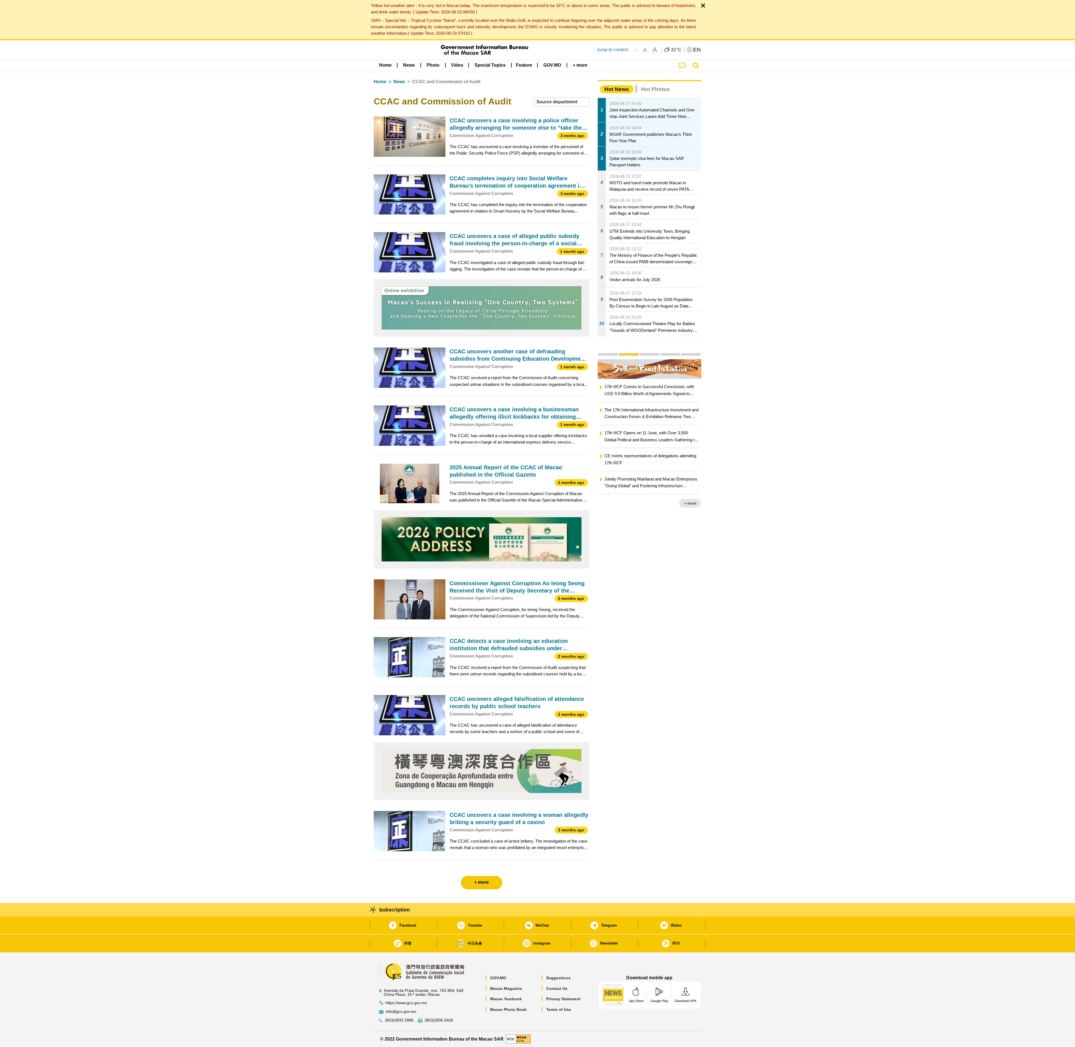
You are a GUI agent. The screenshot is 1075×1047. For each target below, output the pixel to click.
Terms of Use (558, 1009)
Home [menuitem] (385, 65)
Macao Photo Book (508, 1009)
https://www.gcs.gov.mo (406, 1003)
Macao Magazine (506, 988)
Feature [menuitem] (524, 65)
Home (380, 81)
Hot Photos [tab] (655, 89)
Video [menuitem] (457, 65)
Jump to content (612, 49)
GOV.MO (498, 978)
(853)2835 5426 (439, 1020)
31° (676, 50)
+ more (690, 503)
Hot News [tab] (616, 89)
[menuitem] (409, 65)
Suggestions (558, 978)
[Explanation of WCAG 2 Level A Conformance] (518, 1038)
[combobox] (561, 102)
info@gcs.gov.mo (401, 1011)
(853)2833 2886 (399, 1020)
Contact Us (556, 988)
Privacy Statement (563, 999)
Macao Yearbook (506, 999)
